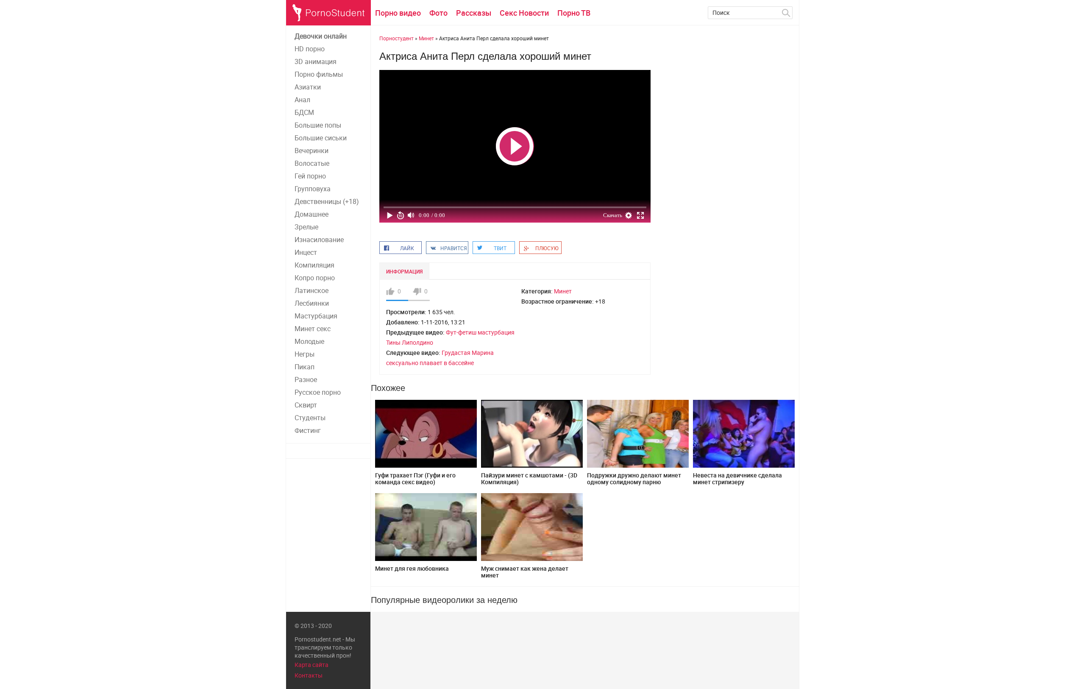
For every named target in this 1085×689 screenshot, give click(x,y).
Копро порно (315, 277)
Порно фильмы (319, 74)
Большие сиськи (321, 137)
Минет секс (313, 328)
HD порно (310, 48)
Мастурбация (316, 316)
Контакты (309, 675)
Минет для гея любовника (412, 568)
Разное (306, 379)
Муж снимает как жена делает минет (524, 571)
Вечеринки (311, 150)
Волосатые (312, 163)
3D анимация (316, 61)
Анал (302, 99)
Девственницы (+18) (327, 201)
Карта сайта (311, 665)
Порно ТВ (573, 13)
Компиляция (314, 265)
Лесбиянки (312, 303)
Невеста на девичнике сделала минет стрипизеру (737, 478)
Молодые (309, 341)
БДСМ (304, 112)
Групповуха (313, 188)
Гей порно (310, 176)
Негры (304, 354)
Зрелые (306, 227)
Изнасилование (319, 239)
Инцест (306, 252)
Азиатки (308, 87)
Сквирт (306, 405)
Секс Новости (524, 13)
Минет (563, 291)
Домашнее (311, 214)
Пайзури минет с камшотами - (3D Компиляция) (529, 478)
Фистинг (308, 430)
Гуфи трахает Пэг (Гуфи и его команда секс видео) (415, 478)
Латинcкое (311, 290)
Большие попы (318, 125)
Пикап (304, 366)
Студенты (310, 417)
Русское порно (318, 392)
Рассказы (473, 13)
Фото (438, 13)
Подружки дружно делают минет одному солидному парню (634, 478)
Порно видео (398, 13)
